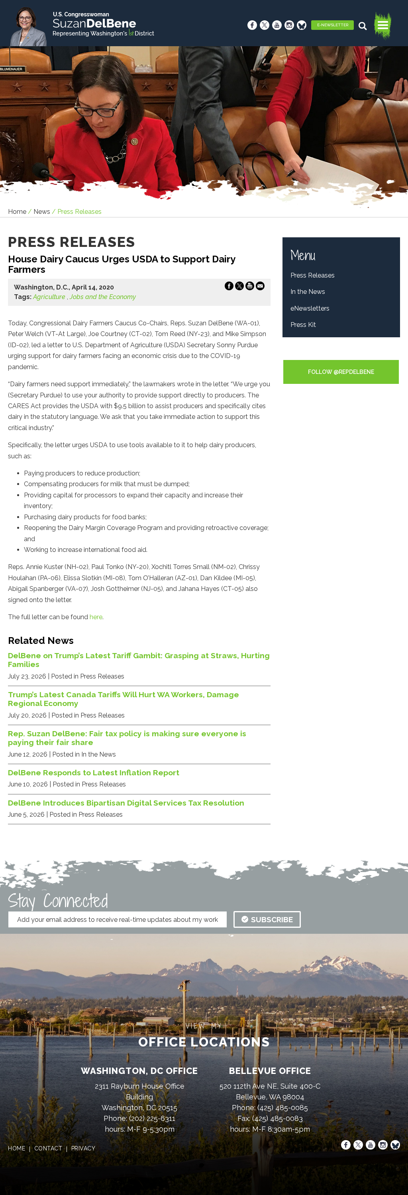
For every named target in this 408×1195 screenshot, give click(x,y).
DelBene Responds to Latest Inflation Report (93, 772)
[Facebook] (252, 25)
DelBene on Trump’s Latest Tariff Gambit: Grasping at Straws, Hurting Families (139, 660)
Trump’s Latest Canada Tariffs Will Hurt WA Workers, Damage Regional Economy (123, 699)
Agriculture (49, 297)
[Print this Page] (249, 287)
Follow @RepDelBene (341, 372)
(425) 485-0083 (277, 1118)
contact (48, 1148)
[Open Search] (364, 26)
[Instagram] (289, 25)
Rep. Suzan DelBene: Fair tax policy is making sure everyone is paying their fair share (127, 738)
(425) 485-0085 (282, 1107)
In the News (307, 291)
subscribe (272, 919)
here (96, 617)
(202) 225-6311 (152, 1118)
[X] (264, 25)
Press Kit (303, 325)
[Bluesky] (301, 25)
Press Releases (312, 275)
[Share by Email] (260, 287)
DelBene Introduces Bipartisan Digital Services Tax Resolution (126, 802)
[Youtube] (277, 25)
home (16, 1148)
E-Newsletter (332, 25)
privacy (83, 1148)
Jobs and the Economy (103, 297)
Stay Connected (58, 900)
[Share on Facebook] (229, 287)
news (41, 211)
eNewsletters (310, 308)
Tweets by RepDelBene (341, 354)
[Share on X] (239, 287)
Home (17, 211)
